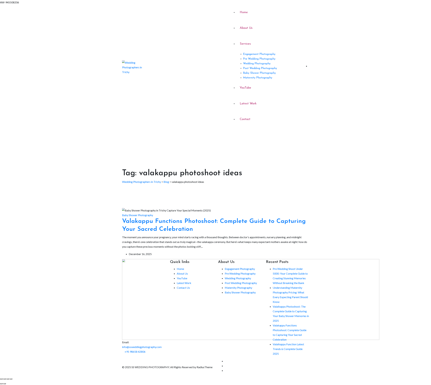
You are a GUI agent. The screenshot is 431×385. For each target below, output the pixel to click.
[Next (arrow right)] (4, 383)
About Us (246, 28)
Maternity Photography (257, 77)
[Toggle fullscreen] (4, 378)
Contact (245, 119)
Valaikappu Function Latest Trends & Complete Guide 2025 (288, 349)
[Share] (7, 378)
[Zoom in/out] (1, 378)
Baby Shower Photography (259, 73)
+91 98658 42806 (135, 351)
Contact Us (183, 287)
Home (244, 12)
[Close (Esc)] (11, 378)
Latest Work (248, 103)
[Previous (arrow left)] (1, 383)
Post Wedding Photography (260, 68)
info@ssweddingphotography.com (142, 346)
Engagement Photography (259, 54)
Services (245, 43)
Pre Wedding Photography (259, 59)
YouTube (245, 87)
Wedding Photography (257, 63)
